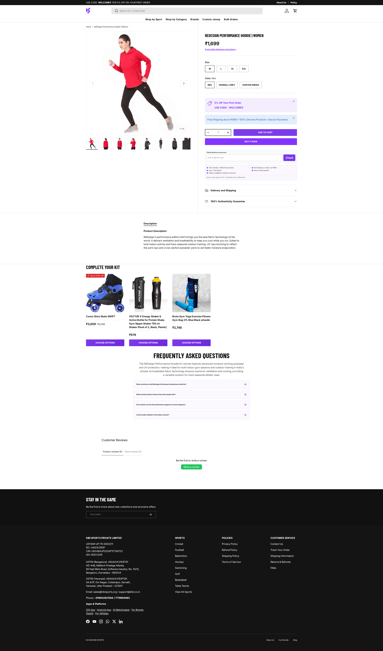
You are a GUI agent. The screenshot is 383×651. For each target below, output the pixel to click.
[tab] (150, 223)
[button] (295, 10)
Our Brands (283, 640)
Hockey (179, 561)
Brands (194, 19)
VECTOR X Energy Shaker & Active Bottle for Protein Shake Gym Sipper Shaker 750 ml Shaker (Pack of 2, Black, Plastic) (148, 322)
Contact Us (276, 543)
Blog (295, 640)
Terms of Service (231, 561)
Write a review (191, 466)
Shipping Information (282, 555)
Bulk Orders (231, 19)
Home (88, 27)
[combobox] (187, 10)
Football (179, 549)
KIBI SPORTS (98, 640)
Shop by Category (176, 19)
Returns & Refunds (280, 561)
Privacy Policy (230, 543)
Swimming (181, 567)
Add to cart (265, 132)
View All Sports (183, 591)
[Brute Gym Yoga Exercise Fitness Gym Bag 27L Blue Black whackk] (191, 293)
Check (289, 157)
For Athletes (101, 613)
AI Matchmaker (121, 609)
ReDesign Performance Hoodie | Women (111, 27)
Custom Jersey (211, 19)
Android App (104, 609)
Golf (177, 573)
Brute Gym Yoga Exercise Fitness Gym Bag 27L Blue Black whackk (191, 318)
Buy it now (251, 141)
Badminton (181, 555)
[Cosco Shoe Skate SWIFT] (105, 293)
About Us (281, 2)
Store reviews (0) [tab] (133, 451)
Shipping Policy (230, 555)
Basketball (181, 579)
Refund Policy (229, 549)
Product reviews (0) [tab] (112, 451)
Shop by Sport (153, 19)
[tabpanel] (191, 239)
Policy (294, 2)
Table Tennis (182, 585)
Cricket (179, 543)
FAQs (273, 567)
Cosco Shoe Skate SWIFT (100, 316)
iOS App (90, 609)
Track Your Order (280, 549)
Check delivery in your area (216, 152)
